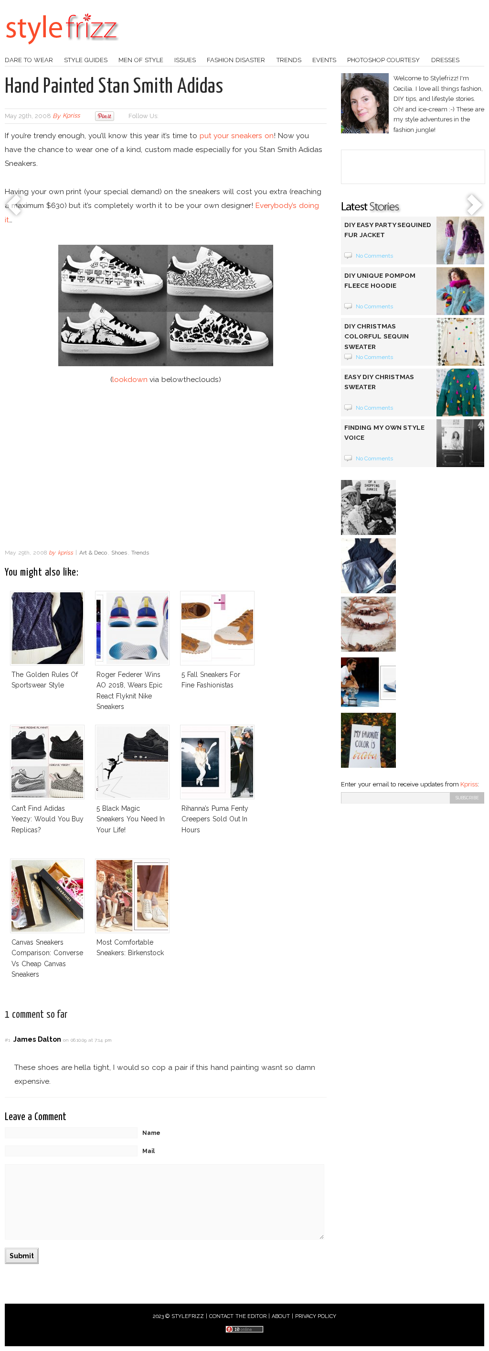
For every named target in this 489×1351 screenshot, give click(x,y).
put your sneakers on (237, 135)
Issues (185, 60)
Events (324, 60)
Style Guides (85, 60)
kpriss (71, 116)
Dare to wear (29, 60)
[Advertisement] (165, 467)
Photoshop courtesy (383, 60)
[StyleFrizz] (62, 49)
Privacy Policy (316, 1316)
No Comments (374, 255)
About (281, 1316)
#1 (7, 1040)
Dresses (445, 60)
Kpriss (469, 784)
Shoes (119, 552)
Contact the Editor (238, 1316)
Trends (288, 60)
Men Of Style (140, 60)
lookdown (130, 379)
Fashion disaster (236, 60)
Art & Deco (93, 552)
